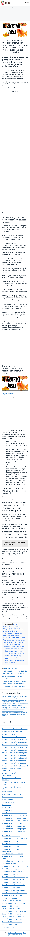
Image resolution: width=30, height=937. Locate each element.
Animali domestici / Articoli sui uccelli (15, 766)
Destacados (6, 805)
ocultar (15, 624)
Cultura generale (8, 802)
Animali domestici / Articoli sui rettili (14, 758)
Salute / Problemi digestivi (11, 906)
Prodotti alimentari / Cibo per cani (14, 826)
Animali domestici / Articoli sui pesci (14, 755)
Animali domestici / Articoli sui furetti (14, 750)
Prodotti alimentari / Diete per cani (14, 844)
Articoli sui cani (7, 792)
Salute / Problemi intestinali (11, 914)
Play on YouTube (8, 394)
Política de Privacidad (15, 933)
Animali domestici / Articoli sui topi (14, 763)
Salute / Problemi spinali (10, 925)
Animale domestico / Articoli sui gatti (15, 732)
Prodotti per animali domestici (12, 861)
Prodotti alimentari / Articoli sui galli (14, 815)
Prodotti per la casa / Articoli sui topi (14, 869)
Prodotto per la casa (9, 898)
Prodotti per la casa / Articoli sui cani (15, 866)
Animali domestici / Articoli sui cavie (14, 742)
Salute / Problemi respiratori (12, 922)
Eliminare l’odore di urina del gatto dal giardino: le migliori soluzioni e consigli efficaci (15, 704)
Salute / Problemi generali (11, 909)
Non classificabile (10, 669)
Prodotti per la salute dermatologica (15, 877)
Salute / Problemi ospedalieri (12, 919)
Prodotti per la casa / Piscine (12, 872)
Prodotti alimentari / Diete (11, 841)
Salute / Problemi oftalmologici (13, 917)
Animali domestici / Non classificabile (10, 774)
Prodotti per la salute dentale (12, 874)
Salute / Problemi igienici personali (14, 911)
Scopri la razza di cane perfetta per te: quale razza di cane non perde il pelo (14, 697)
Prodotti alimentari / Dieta (11, 836)
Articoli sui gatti (7, 800)
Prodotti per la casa (9, 864)
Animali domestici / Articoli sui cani (14, 737)
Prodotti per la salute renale (12, 887)
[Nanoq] (5, 3)
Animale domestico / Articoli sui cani (14, 729)
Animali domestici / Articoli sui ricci (14, 761)
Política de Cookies (17, 935)
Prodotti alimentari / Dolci (11, 847)
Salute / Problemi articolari (11, 901)
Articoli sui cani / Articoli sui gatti (13, 794)
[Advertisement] (15, 14)
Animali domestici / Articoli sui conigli (15, 745)
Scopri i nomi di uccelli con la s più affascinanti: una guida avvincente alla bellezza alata (14, 708)
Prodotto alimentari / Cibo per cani (14, 893)
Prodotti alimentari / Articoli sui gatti (14, 818)
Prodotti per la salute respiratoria (14, 890)
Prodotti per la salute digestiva (13, 880)
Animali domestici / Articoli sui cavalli (15, 739)
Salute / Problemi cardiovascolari (14, 903)
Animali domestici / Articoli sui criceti (14, 747)
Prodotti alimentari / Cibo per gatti (14, 829)
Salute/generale (8, 927)
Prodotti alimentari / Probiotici (12, 854)
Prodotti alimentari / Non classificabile (11, 850)
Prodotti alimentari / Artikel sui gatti (14, 823)
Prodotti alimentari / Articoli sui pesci (15, 821)
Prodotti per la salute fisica (11, 882)
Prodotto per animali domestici (13, 895)
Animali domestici (8, 734)
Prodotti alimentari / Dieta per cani (14, 839)
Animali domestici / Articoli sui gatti (14, 753)
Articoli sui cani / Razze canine (12, 797)
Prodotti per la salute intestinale (13, 885)
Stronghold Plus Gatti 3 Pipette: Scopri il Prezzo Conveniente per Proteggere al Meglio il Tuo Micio (14, 683)
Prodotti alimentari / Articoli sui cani (14, 813)
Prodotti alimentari (8, 810)
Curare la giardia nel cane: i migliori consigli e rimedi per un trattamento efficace (14, 700)
